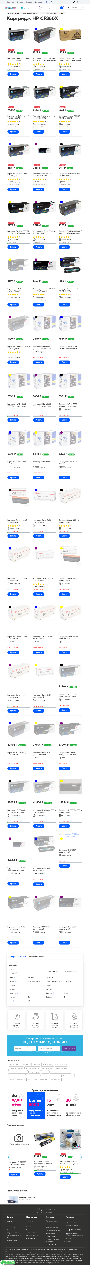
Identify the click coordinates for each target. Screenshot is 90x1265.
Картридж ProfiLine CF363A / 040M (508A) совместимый (44, 232)
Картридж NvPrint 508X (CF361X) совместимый (68, 348)
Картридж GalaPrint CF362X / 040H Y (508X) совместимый (18, 290)
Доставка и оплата (36, 957)
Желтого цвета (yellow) (61, 1064)
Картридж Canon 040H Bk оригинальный (69, 521)
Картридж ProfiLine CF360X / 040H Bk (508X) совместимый (44, 117)
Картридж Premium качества (18, 1072)
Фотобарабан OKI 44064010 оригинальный (71, 1163)
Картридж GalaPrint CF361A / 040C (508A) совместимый (44, 59)
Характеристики (18, 957)
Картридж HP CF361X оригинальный (41, 870)
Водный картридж (61, 1068)
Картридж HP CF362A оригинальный (67, 851)
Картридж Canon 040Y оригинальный (42, 696)
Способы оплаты (31, 1227)
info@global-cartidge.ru (72, 1225)
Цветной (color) (13, 1064)
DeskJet (11, 1079)
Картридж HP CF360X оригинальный (27, 1199)
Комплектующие (32, 1076)
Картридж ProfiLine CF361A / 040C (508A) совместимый (70, 232)
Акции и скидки (31, 1233)
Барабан (45, 1072)
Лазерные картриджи (13, 1224)
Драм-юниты (44, 1076)
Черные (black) (25, 1064)
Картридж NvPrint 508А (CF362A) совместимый (42, 463)
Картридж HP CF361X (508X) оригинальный (44, 811)
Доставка (10, 2)
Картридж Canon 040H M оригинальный (43, 579)
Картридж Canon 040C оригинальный (42, 521)
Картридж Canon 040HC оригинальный (43, 638)
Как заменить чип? (51, 1244)
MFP (29, 1079)
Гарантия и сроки (31, 1238)
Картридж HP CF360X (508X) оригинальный (16, 811)
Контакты (38, 2)
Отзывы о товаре (31, 1230)
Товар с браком (50, 1233)
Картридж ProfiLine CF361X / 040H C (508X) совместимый (18, 175)
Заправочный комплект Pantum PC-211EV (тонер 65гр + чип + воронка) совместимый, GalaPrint (45, 1163)
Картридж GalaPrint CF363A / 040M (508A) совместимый (18, 348)
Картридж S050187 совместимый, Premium (19, 1163)
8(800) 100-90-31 (45, 1209)
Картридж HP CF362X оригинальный (16, 928)
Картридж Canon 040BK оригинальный (17, 521)
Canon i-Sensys (55, 1076)
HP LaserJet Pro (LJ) (68, 1076)
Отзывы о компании (32, 1235)
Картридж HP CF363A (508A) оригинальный (67, 754)
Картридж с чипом (47, 1068)
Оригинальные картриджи (15, 1230)
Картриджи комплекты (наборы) (60, 1072)
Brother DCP (43, 1079)
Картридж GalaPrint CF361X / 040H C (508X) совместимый (70, 290)
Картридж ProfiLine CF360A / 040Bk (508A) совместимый (69, 175)
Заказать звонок (69, 1048)
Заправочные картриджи (16, 1076)
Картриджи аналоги (13, 1233)
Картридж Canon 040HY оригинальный (68, 638)
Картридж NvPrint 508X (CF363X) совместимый (42, 405)
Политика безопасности (53, 1230)
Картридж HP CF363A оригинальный (41, 928)
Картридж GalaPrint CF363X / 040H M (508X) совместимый (44, 290)
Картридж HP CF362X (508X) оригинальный (70, 811)
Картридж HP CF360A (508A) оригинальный (67, 695)
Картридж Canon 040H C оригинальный (17, 579)
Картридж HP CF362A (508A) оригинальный (41, 754)
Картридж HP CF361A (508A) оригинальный (18, 754)
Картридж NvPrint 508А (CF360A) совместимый (68, 405)
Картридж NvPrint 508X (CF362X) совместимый (16, 405)
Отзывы (29, 2)
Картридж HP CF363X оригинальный (67, 928)
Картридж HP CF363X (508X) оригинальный (16, 869)
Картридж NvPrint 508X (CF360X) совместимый (42, 348)
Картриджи (10, 1221)
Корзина (76, 8)
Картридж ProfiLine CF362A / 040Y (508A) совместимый (18, 232)
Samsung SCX (20, 1079)
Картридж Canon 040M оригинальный (16, 696)
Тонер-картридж (35, 1072)
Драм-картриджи (55, 1079)
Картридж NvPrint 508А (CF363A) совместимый (68, 463)
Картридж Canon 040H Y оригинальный (69, 579)
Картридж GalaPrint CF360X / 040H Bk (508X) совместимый (18, 59)
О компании (30, 1221)
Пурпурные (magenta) (16, 1068)
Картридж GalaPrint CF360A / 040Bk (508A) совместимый (18, 117)
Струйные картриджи (13, 1227)
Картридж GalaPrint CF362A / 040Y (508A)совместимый (70, 59)
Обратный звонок (76, 1229)
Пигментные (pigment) (32, 1068)
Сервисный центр (12, 1240)
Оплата (20, 2)
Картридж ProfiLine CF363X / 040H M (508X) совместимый (44, 175)
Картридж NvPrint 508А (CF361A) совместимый (16, 463)
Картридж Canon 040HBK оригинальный (17, 638)
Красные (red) (47, 1064)
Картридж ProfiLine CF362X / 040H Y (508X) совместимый (69, 117)
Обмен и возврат (51, 1236)
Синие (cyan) (36, 1064)
